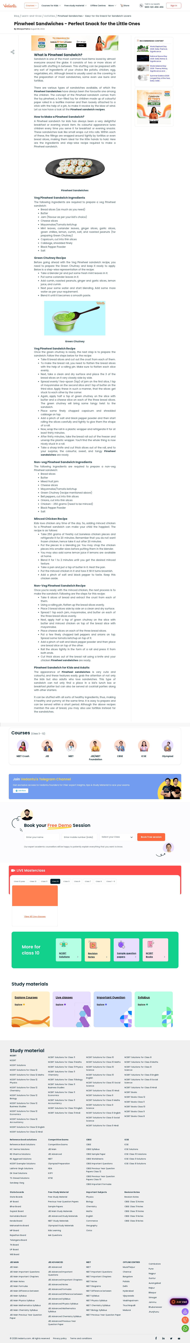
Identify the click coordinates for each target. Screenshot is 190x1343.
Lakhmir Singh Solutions (21, 1168)
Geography (91, 1225)
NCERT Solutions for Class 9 (99, 1095)
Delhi (125, 1286)
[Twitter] (171, 1338)
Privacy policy (60, 1338)
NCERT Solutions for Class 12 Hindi (26, 1131)
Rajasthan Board (18, 1235)
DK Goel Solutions (18, 1173)
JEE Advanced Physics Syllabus (63, 1303)
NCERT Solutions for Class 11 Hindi (64, 1112)
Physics (89, 1196)
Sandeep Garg (17, 1182)
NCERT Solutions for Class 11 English (65, 1108)
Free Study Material (57, 1196)
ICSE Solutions (131, 1149)
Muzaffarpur (129, 1267)
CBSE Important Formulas (99, 1184)
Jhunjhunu (154, 1311)
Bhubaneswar (155, 1307)
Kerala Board (16, 1220)
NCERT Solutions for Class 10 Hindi (102, 1090)
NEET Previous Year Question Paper (103, 1314)
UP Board (14, 1249)
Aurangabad (155, 1283)
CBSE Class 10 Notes (134, 1211)
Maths (89, 1211)
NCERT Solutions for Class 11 (61, 1057)
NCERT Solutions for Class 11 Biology (65, 1079)
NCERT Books (130, 1092)
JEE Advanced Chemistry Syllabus (64, 1316)
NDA (50, 1168)
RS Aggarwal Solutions (20, 1158)
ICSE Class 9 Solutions (135, 1158)
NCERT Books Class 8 (134, 1116)
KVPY (50, 1173)
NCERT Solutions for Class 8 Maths (141, 1062)
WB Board (14, 1254)
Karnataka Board (18, 1216)
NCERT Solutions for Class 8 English (141, 1074)
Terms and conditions (81, 1338)
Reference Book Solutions (22, 1144)
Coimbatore (155, 1263)
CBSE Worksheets (94, 1158)
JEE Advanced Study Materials (63, 1216)
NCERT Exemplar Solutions (22, 1163)
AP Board (14, 1201)
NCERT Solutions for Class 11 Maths (65, 1062)
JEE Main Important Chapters (24, 1276)
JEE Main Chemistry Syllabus (24, 1310)
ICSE (126, 1144)
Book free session (151, 837)
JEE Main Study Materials (60, 1211)
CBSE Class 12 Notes (134, 1201)
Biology (89, 1201)
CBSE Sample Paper (95, 1154)
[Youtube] (179, 1338)
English (89, 1216)
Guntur (152, 1278)
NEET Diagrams (93, 1286)
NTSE (50, 1178)
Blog (16, 16)
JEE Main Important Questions (25, 1271)
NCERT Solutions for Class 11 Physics (65, 1067)
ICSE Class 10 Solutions (135, 1154)
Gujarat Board (17, 1211)
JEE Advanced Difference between (65, 1294)
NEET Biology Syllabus (96, 1310)
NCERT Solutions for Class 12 (23, 1070)
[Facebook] (156, 1338)
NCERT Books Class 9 (134, 1111)
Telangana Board (18, 1240)
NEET (50, 1158)
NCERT (13, 1060)
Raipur (152, 1287)
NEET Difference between (99, 1291)
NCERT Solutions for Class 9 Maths (103, 1100)
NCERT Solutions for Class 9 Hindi (102, 1125)
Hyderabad (128, 1291)
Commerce (92, 1220)
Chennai (127, 1271)
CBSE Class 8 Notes (133, 1220)
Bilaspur (152, 1292)
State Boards (16, 1196)
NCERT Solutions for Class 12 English (27, 1127)
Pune (151, 1268)
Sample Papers (55, 1206)
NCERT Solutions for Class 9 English (103, 1112)
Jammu (152, 1302)
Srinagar (153, 1297)
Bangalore (128, 1276)
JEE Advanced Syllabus (59, 1298)
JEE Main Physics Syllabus (22, 1300)
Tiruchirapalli (129, 1305)
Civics (89, 1230)
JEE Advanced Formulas (59, 1289)
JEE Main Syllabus (18, 1295)
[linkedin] (163, 1338)
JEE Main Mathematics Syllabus (25, 1305)
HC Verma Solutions (20, 1149)
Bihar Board (15, 1206)
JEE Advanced (55, 1154)
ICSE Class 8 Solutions (135, 1163)
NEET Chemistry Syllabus (98, 1305)
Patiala (126, 1281)
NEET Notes (91, 1281)
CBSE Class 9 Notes (133, 1216)
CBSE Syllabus (93, 1149)
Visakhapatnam (131, 1300)
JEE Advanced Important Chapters (65, 1279)
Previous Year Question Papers (63, 1201)
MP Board (14, 1230)
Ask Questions (55, 1235)
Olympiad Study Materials (61, 1225)
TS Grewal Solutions (19, 1178)
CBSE (88, 1144)
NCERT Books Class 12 (134, 1097)
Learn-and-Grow (32, 16)
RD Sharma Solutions (20, 1154)
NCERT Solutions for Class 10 (100, 1057)
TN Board (14, 1244)
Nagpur (152, 1273)
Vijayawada (128, 1295)
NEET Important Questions (99, 1271)
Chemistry (91, 1206)
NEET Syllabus (92, 1295)
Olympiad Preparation (59, 1163)
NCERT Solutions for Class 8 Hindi (140, 1087)
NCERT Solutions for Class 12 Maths (27, 1074)
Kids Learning (54, 1230)
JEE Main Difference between (24, 1291)
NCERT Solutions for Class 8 (137, 1057)
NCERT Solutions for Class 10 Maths (103, 1062)
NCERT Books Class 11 (134, 1101)
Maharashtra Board (19, 1225)
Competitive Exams (58, 1144)
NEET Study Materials (58, 1220)
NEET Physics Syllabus (96, 1300)
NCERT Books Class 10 (134, 1106)
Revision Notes (131, 1196)
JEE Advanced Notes (58, 1284)
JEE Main (52, 1149)
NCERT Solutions (18, 1065)
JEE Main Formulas (19, 1286)
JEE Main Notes (17, 1281)
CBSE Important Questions (99, 1163)
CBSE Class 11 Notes (133, 1206)
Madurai (127, 1310)
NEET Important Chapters (98, 1276)
